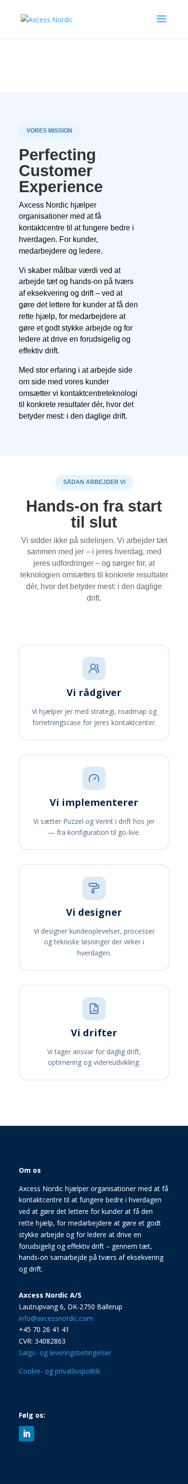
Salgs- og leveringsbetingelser (65, 1352)
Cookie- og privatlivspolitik (59, 1371)
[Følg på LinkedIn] (26, 1433)
